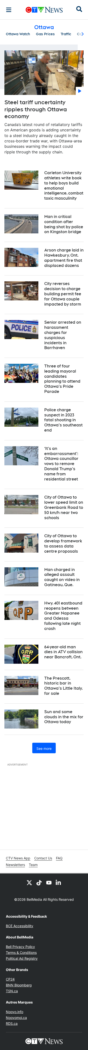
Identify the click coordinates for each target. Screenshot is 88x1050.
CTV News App (18, 858)
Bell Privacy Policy (20, 947)
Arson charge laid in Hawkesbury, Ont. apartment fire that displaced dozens (64, 258)
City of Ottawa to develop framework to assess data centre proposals (63, 543)
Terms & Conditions (21, 952)
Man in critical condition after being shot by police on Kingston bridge (63, 224)
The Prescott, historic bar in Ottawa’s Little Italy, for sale (63, 686)
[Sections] (9, 10)
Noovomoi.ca (16, 1018)
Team (33, 865)
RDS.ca (12, 1023)
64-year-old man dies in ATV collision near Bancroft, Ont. (63, 652)
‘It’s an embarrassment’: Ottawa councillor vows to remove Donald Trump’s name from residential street (61, 463)
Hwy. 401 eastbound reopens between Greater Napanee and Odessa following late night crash (63, 616)
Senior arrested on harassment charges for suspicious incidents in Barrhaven (62, 335)
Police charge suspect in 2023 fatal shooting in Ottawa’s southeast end (63, 420)
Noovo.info (14, 1012)
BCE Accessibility (19, 926)
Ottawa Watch (18, 34)
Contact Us (43, 858)
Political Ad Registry (22, 958)
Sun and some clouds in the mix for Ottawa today (63, 716)
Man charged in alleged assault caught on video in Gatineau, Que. (62, 577)
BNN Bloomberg (19, 985)
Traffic (66, 34)
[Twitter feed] (29, 882)
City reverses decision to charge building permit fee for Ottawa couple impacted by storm (62, 293)
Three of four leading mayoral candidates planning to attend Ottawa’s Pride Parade (62, 379)
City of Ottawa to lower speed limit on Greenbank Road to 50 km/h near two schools (63, 507)
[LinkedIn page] (59, 882)
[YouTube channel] (49, 882)
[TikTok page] (39, 882)
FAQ (59, 858)
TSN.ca (12, 991)
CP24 (10, 979)
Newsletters (15, 865)
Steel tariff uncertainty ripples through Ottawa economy (35, 109)
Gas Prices (45, 34)
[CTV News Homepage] (44, 10)
